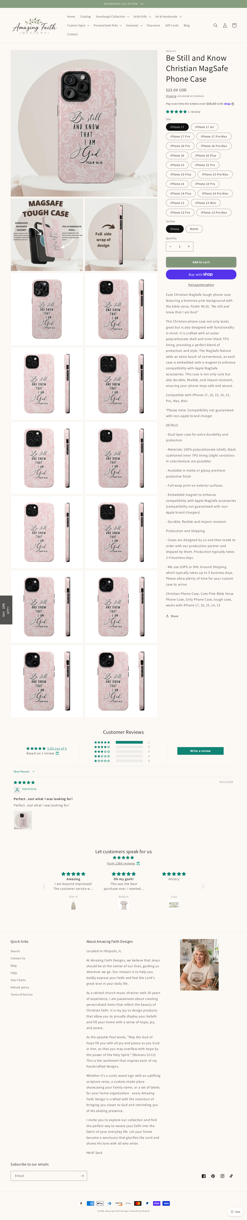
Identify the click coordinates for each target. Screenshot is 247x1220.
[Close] (173, 578)
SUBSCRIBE (150, 621)
